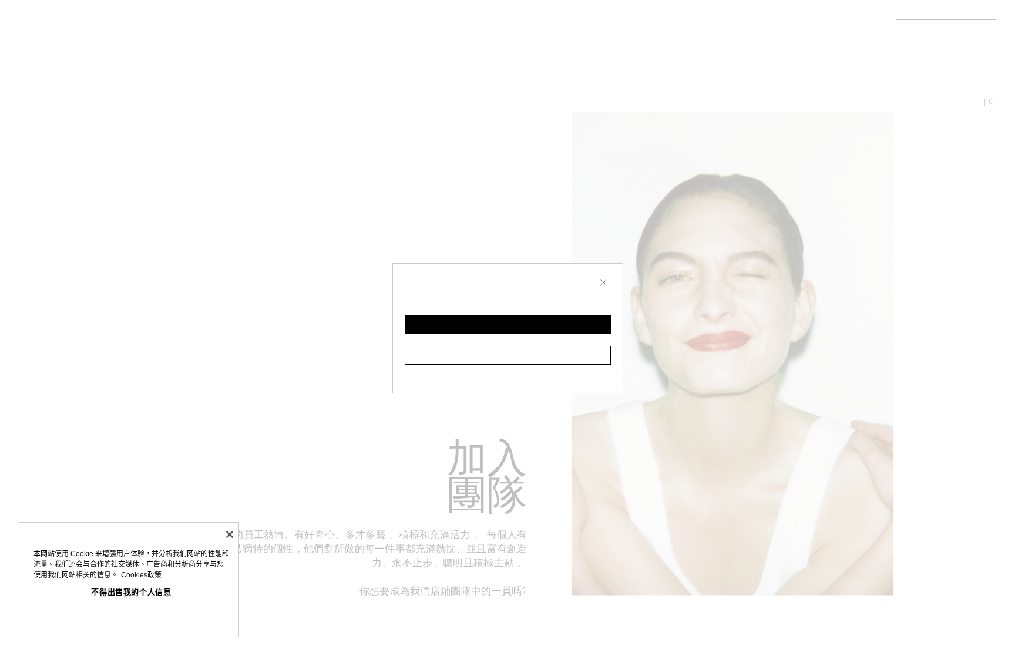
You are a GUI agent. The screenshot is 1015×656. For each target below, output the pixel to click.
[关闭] (230, 534)
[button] (508, 324)
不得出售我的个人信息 (131, 592)
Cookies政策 (141, 575)
